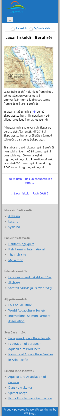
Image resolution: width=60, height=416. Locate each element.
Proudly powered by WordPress (24, 409)
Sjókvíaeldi (42, 28)
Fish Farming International (26, 249)
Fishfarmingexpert (21, 244)
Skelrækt (14, 282)
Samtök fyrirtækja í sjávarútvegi (30, 288)
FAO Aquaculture (20, 305)
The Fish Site (17, 255)
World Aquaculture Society (27, 310)
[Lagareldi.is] (16, 7)
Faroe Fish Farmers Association (30, 398)
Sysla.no (14, 227)
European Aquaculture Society (29, 338)
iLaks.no (14, 216)
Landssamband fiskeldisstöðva (30, 277)
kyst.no (13, 221)
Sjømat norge (17, 393)
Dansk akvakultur (20, 387)
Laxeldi (21, 28)
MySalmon (15, 260)
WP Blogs (30, 413)
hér (34, 111)
